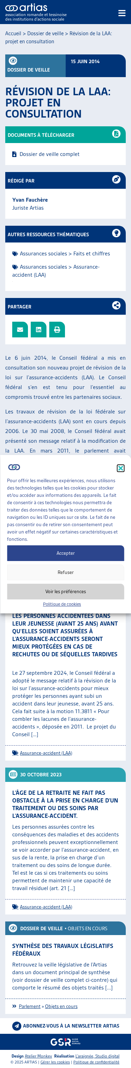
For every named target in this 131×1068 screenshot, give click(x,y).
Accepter (66, 553)
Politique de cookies (62, 604)
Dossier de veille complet (50, 154)
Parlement (30, 1006)
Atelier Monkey (38, 1056)
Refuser (66, 572)
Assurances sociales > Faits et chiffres (65, 253)
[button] (120, 468)
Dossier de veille (45, 33)
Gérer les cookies (55, 1062)
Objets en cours (87, 928)
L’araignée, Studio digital (97, 1056)
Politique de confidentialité (96, 1062)
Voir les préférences (65, 591)
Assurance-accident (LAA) (46, 753)
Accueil (13, 33)
